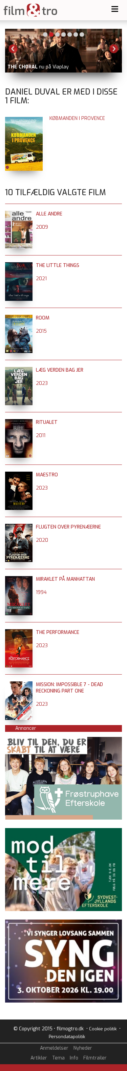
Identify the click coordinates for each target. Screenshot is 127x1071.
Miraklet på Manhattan (65, 579)
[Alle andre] (19, 214)
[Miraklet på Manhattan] (19, 579)
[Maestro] (19, 475)
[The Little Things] (19, 265)
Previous (13, 49)
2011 (40, 435)
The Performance (57, 632)
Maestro (47, 475)
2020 (42, 540)
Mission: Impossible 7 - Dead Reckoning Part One (69, 687)
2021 (41, 278)
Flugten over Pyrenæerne (68, 527)
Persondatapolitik (67, 1036)
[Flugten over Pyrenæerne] (19, 527)
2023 (42, 383)
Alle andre (49, 214)
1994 (41, 592)
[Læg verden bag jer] (19, 370)
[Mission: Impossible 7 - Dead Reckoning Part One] (19, 684)
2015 (41, 331)
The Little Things (57, 265)
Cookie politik (103, 1029)
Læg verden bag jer (59, 370)
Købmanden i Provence (77, 118)
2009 (42, 227)
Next (114, 49)
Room (42, 318)
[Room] (19, 318)
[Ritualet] (19, 422)
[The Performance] (19, 632)
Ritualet (47, 422)
